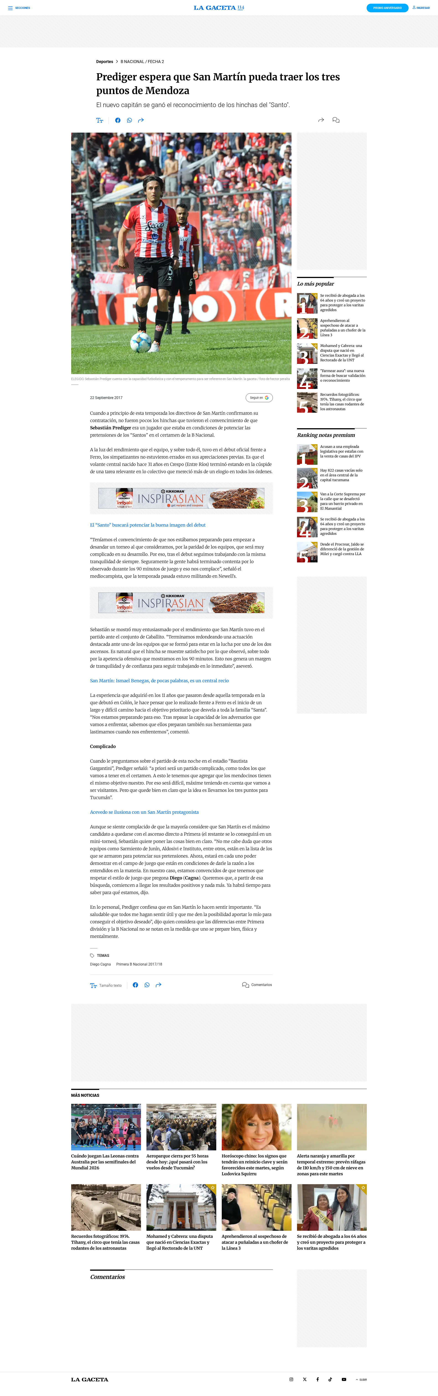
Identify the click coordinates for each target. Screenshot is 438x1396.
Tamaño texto (110, 985)
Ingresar (423, 8)
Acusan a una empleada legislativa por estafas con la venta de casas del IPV (341, 451)
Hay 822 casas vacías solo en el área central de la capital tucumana (341, 475)
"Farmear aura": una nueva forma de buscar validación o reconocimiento (342, 376)
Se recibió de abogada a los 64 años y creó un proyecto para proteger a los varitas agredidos (332, 1242)
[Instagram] (291, 1380)
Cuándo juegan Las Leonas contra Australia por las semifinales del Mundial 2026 (105, 1161)
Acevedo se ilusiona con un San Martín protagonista (144, 812)
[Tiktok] (330, 1380)
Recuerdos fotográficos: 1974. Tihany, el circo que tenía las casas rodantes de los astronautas (105, 1242)
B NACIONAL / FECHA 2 (142, 61)
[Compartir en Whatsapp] (129, 121)
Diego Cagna (100, 964)
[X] (305, 1380)
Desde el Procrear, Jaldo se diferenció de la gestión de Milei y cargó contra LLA (342, 549)
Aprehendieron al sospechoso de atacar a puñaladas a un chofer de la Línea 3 (255, 1242)
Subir (363, 1379)
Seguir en (256, 397)
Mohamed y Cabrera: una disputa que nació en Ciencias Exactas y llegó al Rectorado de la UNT (179, 1242)
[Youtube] (344, 1380)
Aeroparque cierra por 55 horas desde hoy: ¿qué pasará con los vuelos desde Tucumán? (177, 1161)
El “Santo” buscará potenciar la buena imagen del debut (148, 525)
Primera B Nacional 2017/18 (139, 964)
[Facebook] (317, 1380)
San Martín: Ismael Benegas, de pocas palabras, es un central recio (159, 680)
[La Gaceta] (219, 8)
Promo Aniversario (387, 8)
